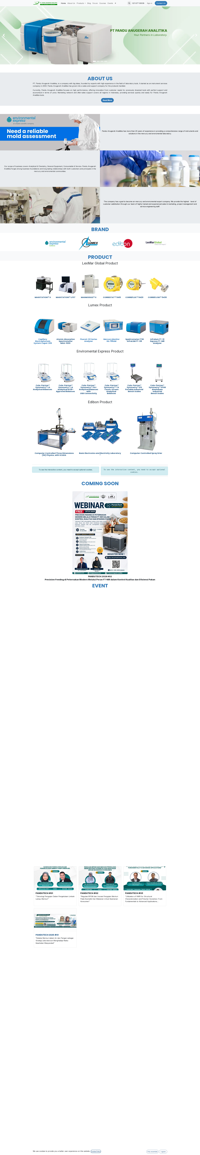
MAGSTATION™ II (43, 297)
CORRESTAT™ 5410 (112, 297)
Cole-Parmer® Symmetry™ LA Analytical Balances (42, 387)
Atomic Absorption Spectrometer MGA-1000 (65, 341)
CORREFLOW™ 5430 (157, 297)
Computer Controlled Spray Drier (146, 453)
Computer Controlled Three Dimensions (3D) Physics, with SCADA (54, 454)
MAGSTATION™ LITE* (65, 297)
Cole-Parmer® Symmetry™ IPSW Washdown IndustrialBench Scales (157, 389)
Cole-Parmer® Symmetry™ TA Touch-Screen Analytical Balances (111, 389)
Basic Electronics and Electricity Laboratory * (100, 454)
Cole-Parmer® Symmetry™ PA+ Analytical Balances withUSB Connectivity (88, 389)
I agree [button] (163, 1151)
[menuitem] (63, 3)
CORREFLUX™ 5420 (134, 297)
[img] (8, 35)
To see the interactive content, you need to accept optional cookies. (65, 470)
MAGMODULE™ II (88, 297)
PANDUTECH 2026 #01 (47, 934)
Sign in (149, 3)
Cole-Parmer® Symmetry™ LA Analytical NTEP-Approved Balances (65, 388)
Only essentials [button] (152, 1151)
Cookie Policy (96, 1151)
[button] (129, 3)
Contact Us (161, 3)
